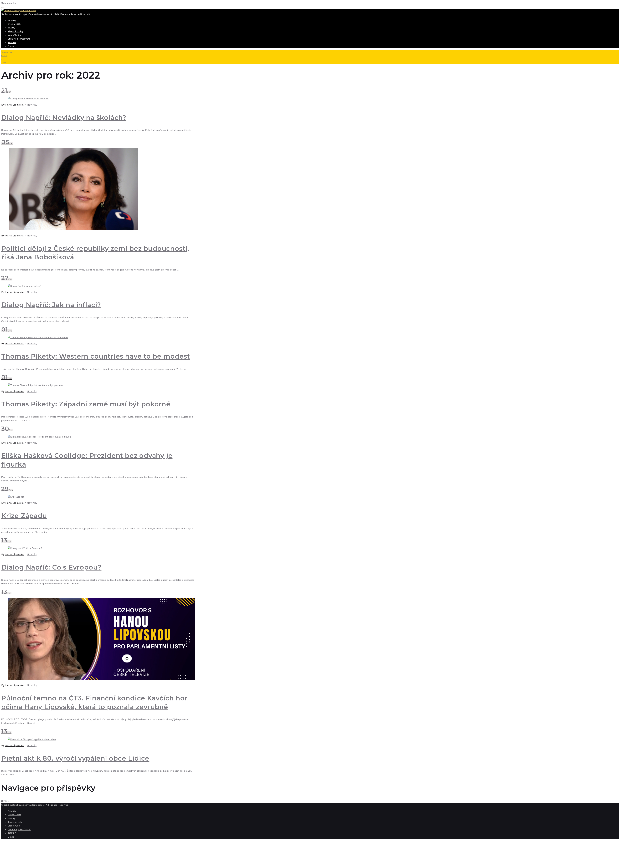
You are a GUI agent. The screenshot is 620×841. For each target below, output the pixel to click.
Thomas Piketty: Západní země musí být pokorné (85, 404)
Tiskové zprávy (15, 31)
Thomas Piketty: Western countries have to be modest (95, 356)
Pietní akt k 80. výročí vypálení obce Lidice (75, 758)
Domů (4, 55)
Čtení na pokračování (19, 39)
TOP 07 (12, 42)
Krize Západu (24, 516)
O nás (11, 46)
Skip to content (9, 3)
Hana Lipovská (14, 104)
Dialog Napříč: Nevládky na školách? (63, 118)
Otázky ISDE (14, 24)
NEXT (10, 801)
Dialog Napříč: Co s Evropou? (51, 567)
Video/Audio (14, 35)
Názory (11, 27)
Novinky (12, 20)
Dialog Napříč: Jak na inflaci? (51, 305)
